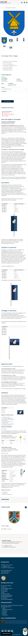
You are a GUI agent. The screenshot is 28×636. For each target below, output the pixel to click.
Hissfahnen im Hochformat (9, 113)
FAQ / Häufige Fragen (7, 588)
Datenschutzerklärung (7, 595)
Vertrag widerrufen (6, 633)
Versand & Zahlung (6, 585)
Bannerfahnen (6, 112)
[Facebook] (5, 631)
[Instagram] (8, 631)
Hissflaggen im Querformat (9, 114)
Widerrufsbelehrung (6, 596)
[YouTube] (12, 631)
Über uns (4, 587)
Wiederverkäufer (6, 593)
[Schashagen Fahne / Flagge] (14, 23)
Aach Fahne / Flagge (5, 525)
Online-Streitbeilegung (7, 599)
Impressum (4, 591)
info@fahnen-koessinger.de (8, 567)
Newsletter (4, 598)
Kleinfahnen (6, 116)
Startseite (2, 7)
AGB (3, 592)
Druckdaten (5, 589)
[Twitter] (2, 631)
